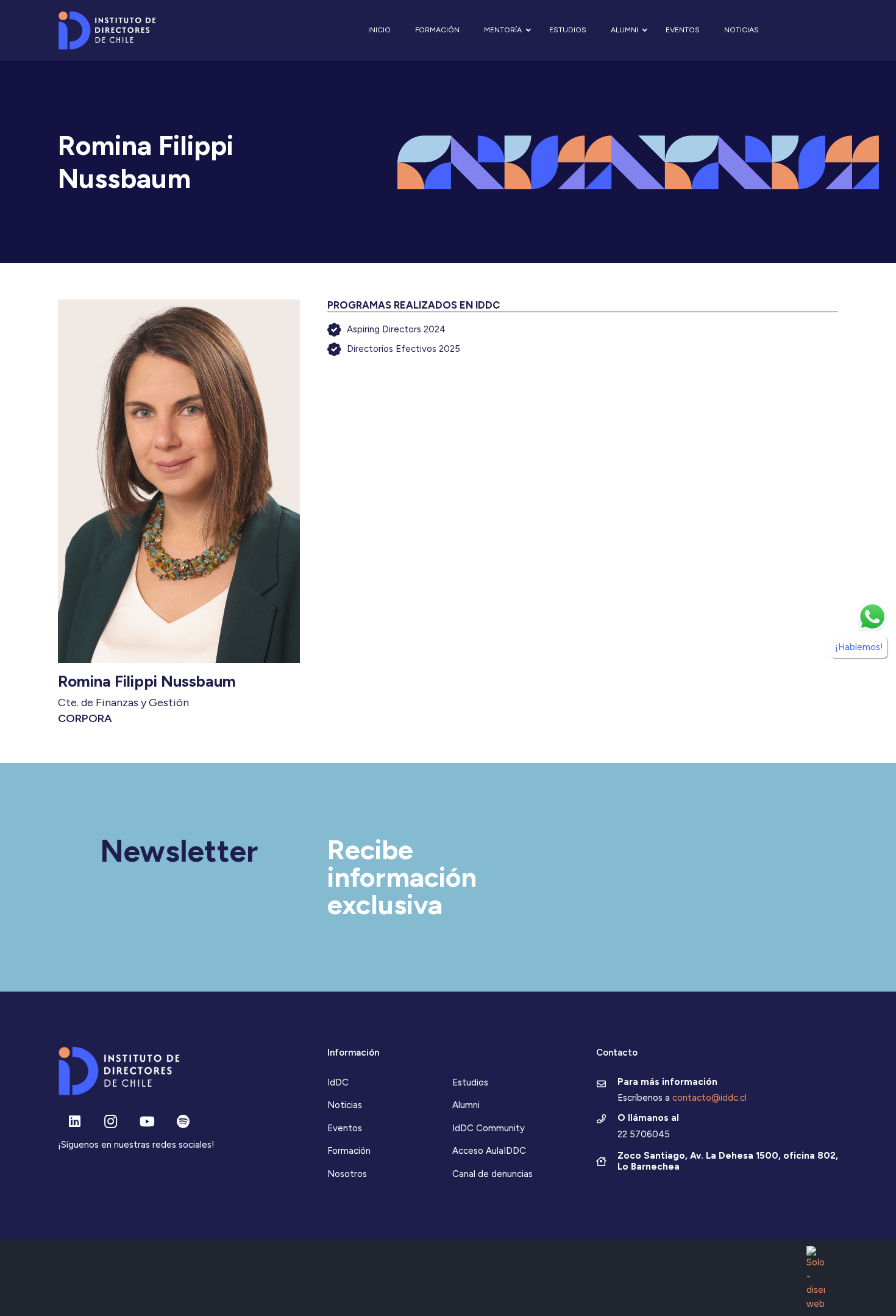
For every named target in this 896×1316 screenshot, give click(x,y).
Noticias (344, 1105)
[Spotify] (183, 1122)
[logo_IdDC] (107, 31)
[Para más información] (606, 1085)
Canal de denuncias (492, 1173)
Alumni (466, 1105)
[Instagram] (110, 1122)
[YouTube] (147, 1122)
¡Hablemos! (859, 647)
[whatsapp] (872, 616)
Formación (349, 1150)
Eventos (344, 1128)
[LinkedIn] (74, 1122)
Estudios (470, 1082)
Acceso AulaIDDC (489, 1150)
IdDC (338, 1082)
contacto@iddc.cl (709, 1097)
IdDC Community (488, 1128)
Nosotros (347, 1173)
